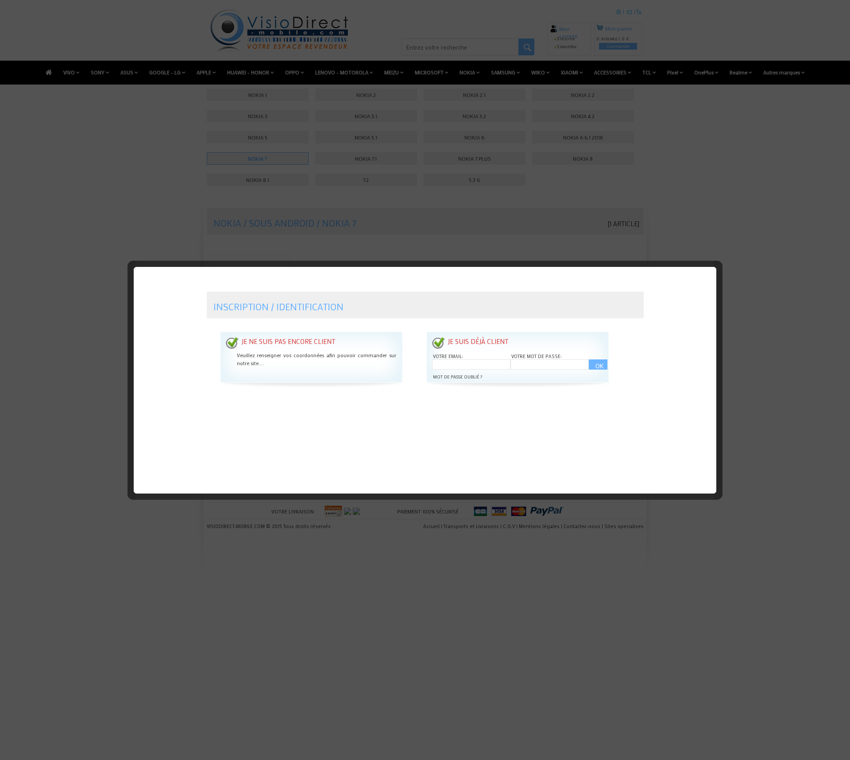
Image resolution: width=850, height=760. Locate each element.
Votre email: (448, 356)
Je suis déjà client (478, 341)
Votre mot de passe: (536, 356)
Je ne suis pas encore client (288, 341)
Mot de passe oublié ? (457, 377)
